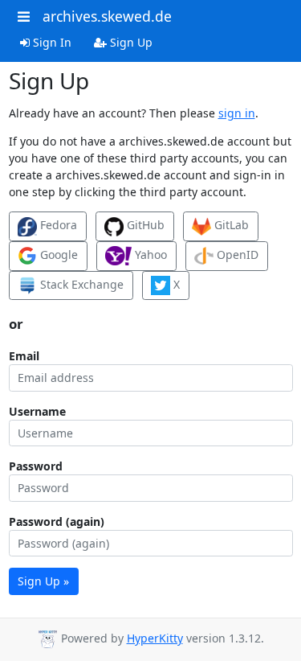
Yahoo (149, 254)
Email (24, 355)
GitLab (230, 224)
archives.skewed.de (107, 16)
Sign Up (130, 42)
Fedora (57, 224)
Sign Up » (43, 581)
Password (36, 466)
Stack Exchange (80, 284)
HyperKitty (155, 638)
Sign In (50, 42)
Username (37, 411)
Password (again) (56, 521)
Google (57, 254)
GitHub (144, 224)
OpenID (236, 254)
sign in (236, 113)
